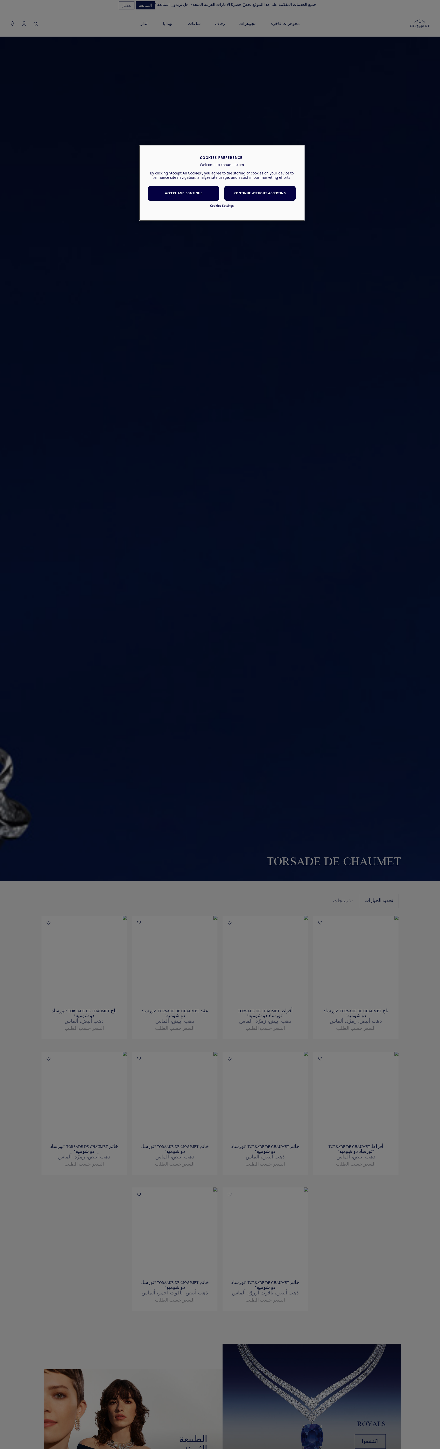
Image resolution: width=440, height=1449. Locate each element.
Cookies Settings (222, 206)
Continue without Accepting (260, 193)
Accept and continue (183, 193)
